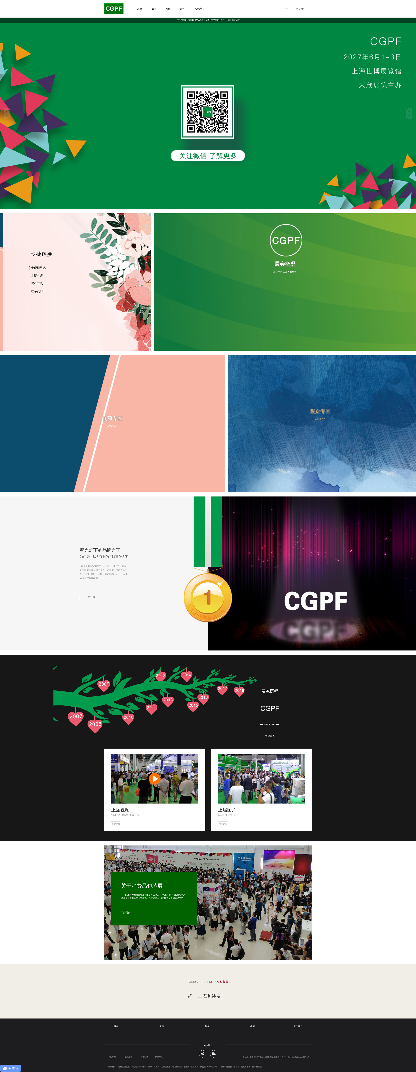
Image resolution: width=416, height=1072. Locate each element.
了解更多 (269, 736)
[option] (208, 113)
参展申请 (37, 275)
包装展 (236, 1066)
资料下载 (37, 283)
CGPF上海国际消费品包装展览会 (259, 1057)
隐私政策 (128, 1057)
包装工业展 (147, 1066)
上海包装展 (136, 1066)
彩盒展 (203, 1066)
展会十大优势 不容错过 (285, 272)
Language (300, 8)
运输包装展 (166, 1066)
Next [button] (409, 113)
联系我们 (37, 291)
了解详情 (90, 597)
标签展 (186, 1066)
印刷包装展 (212, 1066)
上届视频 (120, 809)
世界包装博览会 (225, 1066)
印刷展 (156, 1066)
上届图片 (227, 809)
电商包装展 (177, 1066)
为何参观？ (320, 419)
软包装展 (194, 1066)
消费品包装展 (124, 1066)
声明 (287, 8)
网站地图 (159, 1057)
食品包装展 (257, 1066)
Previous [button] (7, 113)
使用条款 (144, 1057)
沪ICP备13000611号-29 (299, 1057)
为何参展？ (112, 426)
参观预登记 (38, 267)
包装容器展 (246, 1066)
